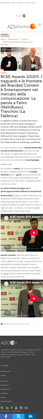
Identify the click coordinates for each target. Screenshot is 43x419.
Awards (3, 397)
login (33, 3)
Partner (25, 39)
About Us (21, 3)
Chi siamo (4, 365)
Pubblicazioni (6, 401)
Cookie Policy (16, 411)
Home (3, 39)
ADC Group (4, 381)
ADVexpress (5, 385)
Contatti (14, 3)
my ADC (27, 3)
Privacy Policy (5, 411)
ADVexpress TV (6, 389)
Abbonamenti (5, 3)
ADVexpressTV (13, 39)
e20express (4, 393)
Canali (3, 375)
